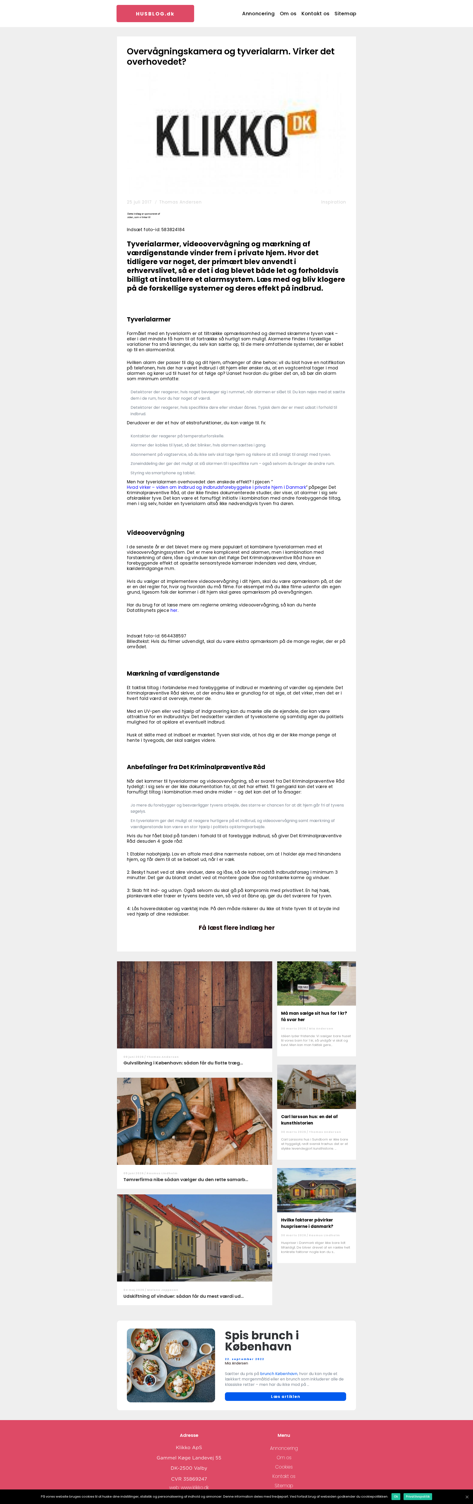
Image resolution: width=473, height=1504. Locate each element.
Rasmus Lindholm (162, 1173)
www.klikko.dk (195, 1487)
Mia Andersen (321, 1028)
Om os (288, 13)
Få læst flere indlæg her (237, 928)
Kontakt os (316, 13)
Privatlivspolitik (418, 1496)
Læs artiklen (285, 1396)
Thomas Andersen (180, 202)
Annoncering (258, 13)
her (174, 610)
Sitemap (345, 13)
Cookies (284, 1467)
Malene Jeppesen (162, 1290)
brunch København (278, 1374)
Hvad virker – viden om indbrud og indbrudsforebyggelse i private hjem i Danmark (216, 487)
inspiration (333, 202)
